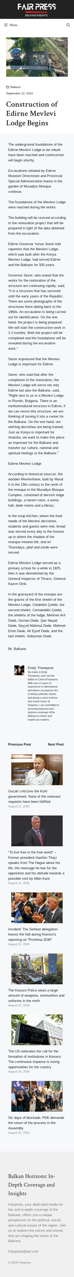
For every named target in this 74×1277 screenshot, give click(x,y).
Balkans (15, 87)
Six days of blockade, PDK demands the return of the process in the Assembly (36, 1123)
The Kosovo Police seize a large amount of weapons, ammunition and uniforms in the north (36, 995)
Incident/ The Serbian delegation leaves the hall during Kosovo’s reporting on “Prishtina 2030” (33, 934)
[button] (68, 25)
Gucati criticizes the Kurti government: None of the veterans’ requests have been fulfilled (34, 796)
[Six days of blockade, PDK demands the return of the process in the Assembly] (37, 1109)
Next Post (56, 744)
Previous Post (19, 744)
